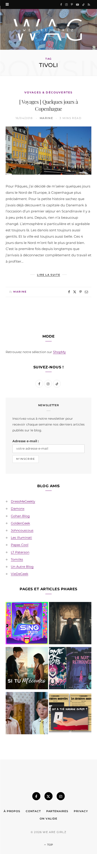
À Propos (12, 811)
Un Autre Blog (22, 567)
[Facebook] (69, 291)
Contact (33, 811)
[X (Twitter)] (48, 796)
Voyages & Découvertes (48, 92)
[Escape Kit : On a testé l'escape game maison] (70, 714)
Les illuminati (21, 538)
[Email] (86, 291)
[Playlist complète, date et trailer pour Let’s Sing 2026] (27, 624)
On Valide (48, 818)
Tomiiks (17, 559)
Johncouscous (22, 530)
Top (49, 844)
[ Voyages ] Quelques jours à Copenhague (48, 105)
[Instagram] (61, 796)
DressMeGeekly (23, 501)
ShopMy (59, 352)
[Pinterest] (80, 291)
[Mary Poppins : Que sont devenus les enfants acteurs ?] (27, 714)
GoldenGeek (20, 523)
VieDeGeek (19, 574)
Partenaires (57, 811)
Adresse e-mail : (25, 441)
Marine (46, 118)
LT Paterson (20, 552)
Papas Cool (19, 545)
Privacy (81, 811)
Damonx (17, 509)
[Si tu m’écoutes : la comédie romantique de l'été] (27, 669)
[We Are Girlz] (48, 29)
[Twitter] (74, 291)
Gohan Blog (20, 516)
